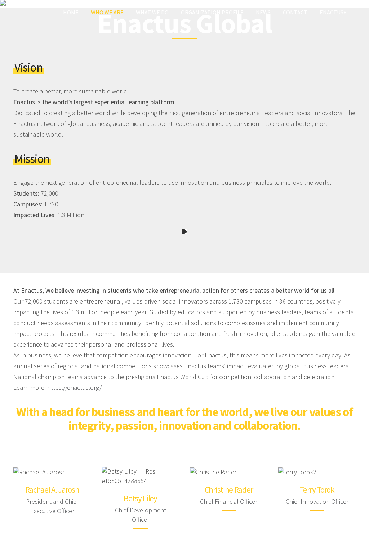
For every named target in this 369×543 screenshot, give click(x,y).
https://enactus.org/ (74, 387)
